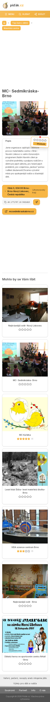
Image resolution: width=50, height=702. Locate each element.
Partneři (23, 690)
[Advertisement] (25, 59)
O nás (42, 690)
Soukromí (10, 690)
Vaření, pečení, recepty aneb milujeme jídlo (25, 678)
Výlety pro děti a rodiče (25, 683)
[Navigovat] (36, 202)
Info (33, 690)
